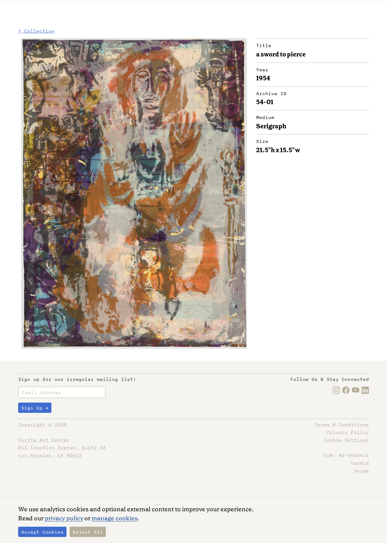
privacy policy (64, 518)
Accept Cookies (42, 532)
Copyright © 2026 (42, 424)
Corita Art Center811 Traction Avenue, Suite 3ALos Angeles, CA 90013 (62, 447)
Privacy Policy (348, 432)
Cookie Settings (346, 440)
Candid (360, 463)
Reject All (88, 532)
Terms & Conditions (341, 424)
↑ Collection (36, 31)
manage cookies (115, 518)
